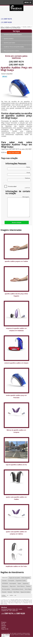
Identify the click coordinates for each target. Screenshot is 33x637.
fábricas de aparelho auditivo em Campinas (16, 431)
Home (29, 607)
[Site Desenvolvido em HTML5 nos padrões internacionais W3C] (5, 636)
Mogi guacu (5, 586)
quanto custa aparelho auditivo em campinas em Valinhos (16, 533)
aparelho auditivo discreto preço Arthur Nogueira (16, 295)
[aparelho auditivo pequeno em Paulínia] (16, 246)
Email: (29, 172)
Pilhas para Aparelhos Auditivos (11, 51)
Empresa (3, 622)
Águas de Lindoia (25, 592)
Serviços (16, 31)
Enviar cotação (16, 222)
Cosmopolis (11, 580)
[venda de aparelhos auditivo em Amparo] (16, 348)
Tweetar (4, 76)
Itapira (19, 583)
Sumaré (10, 592)
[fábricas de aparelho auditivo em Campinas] (16, 415)
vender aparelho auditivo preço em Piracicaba (16, 396)
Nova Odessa (20, 586)
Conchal (4, 580)
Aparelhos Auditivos (8, 38)
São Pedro (16, 592)
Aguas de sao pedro (14, 577)
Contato (3, 627)
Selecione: (5, 577)
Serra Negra (28, 589)
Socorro (4, 592)
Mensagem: (26, 197)
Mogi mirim (13, 586)
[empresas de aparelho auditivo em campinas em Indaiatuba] (16, 313)
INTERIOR (5, 583)
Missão (3, 624)
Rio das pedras (6, 589)
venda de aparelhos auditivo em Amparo (16, 363)
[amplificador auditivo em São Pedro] (16, 551)
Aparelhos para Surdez (9, 42)
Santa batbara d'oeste (17, 589)
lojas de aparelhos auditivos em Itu (16, 465)
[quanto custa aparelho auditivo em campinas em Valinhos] (16, 517)
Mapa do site (4, 629)
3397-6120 (8, 22)
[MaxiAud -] (16, 8)
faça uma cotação (14, 152)
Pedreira (28, 586)
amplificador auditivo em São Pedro (16, 566)
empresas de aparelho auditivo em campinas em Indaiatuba (16, 329)
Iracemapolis (12, 583)
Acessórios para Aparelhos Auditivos (13, 34)
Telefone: (28, 178)
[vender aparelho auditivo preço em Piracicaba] (16, 380)
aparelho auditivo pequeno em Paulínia (16, 261)
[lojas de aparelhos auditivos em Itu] (16, 450)
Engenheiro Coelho (21, 580)
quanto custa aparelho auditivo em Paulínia (16, 498)
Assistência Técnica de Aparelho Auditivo (14, 46)
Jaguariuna (25, 583)
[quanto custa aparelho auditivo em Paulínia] (16, 482)
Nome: (28, 167)
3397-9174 (8, 19)
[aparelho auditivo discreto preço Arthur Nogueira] (16, 279)
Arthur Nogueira (25, 577)
